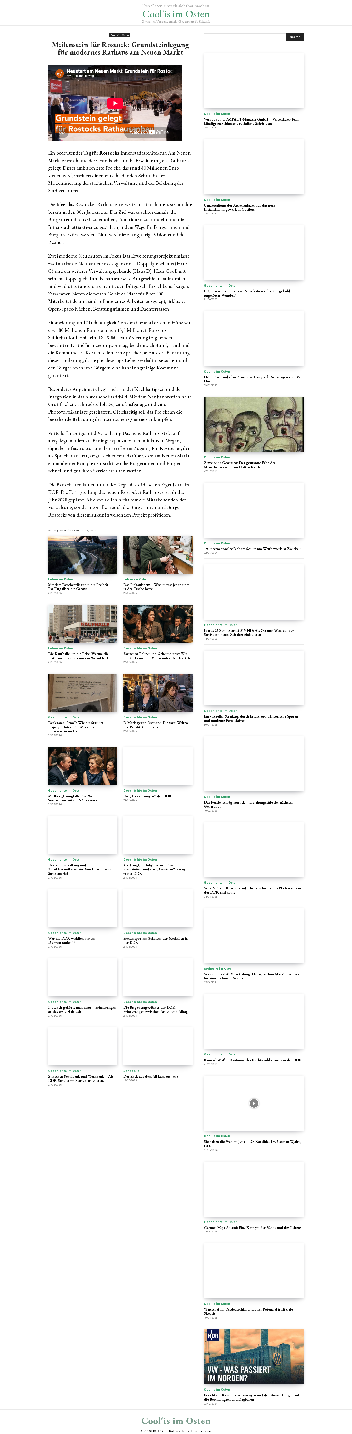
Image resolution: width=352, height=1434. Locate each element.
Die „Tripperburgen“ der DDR (147, 796)
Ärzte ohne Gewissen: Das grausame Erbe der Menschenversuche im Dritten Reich (239, 465)
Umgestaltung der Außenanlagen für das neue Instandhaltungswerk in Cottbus (239, 207)
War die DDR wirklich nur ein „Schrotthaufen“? (71, 940)
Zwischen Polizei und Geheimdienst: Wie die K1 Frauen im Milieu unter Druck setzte (157, 656)
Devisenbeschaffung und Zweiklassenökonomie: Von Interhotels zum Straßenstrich (82, 869)
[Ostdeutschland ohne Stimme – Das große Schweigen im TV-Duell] (254, 338)
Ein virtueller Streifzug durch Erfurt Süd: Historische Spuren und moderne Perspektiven (251, 718)
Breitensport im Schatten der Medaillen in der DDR (155, 940)
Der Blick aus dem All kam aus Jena (150, 1076)
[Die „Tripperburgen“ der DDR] (158, 766)
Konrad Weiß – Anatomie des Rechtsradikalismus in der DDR (253, 1059)
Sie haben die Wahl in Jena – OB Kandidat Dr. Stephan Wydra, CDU (252, 1143)
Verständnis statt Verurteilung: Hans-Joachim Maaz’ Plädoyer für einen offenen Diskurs (251, 976)
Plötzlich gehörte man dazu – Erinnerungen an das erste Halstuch (82, 1009)
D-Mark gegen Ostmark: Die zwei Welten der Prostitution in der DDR (155, 725)
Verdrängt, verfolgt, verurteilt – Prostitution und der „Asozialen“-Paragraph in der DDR (157, 869)
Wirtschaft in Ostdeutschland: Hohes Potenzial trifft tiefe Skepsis (248, 1311)
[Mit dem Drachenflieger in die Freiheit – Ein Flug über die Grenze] (82, 555)
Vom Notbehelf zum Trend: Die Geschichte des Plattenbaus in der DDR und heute (252, 890)
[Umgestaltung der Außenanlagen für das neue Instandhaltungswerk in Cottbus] (254, 166)
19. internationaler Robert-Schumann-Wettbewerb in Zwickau (252, 548)
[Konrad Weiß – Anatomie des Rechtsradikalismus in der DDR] (254, 1021)
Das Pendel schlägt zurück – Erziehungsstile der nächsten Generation (248, 804)
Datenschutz (179, 1431)
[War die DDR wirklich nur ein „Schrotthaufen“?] (82, 908)
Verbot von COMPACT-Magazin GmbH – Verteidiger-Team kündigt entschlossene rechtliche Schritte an (251, 121)
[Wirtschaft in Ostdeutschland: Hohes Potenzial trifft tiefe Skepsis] (254, 1270)
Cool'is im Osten (120, 35)
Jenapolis (131, 1070)
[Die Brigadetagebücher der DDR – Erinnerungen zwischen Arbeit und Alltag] (158, 977)
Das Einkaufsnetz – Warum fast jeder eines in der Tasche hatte (156, 587)
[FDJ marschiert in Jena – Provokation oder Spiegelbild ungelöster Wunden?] (254, 252)
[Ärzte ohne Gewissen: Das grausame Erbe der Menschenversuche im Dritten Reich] (254, 424)
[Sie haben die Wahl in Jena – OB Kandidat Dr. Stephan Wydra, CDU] (254, 1103)
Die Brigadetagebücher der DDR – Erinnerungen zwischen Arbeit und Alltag (155, 1009)
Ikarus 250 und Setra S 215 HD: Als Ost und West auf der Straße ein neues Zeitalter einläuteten (249, 632)
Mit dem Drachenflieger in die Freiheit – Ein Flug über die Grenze (80, 587)
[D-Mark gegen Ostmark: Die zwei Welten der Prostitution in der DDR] (158, 693)
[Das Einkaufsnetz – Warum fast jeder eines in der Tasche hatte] (158, 555)
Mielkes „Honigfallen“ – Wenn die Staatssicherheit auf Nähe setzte (75, 798)
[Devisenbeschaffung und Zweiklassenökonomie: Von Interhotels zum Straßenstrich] (82, 835)
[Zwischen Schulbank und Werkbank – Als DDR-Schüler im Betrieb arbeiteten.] (82, 1046)
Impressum (203, 1431)
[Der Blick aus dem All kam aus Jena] (158, 1046)
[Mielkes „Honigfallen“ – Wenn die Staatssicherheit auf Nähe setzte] (82, 766)
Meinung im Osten (218, 968)
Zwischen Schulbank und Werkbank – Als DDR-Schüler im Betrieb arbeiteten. (80, 1078)
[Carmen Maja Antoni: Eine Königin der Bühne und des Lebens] (254, 1189)
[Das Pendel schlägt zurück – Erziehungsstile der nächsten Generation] (254, 763)
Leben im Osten (60, 579)
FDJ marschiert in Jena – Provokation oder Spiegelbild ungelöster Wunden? (247, 293)
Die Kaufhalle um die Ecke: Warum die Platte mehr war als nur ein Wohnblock (78, 656)
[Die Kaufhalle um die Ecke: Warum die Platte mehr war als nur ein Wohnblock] (82, 624)
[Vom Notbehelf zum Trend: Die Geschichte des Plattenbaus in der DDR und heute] (254, 849)
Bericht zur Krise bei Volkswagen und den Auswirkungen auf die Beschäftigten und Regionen (251, 1397)
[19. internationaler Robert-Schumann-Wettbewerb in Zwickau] (254, 510)
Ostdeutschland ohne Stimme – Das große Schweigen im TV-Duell (252, 379)
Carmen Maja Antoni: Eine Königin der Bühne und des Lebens (252, 1227)
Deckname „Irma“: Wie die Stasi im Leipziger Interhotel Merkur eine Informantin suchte (75, 727)
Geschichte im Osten (140, 648)
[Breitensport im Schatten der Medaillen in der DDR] (158, 908)
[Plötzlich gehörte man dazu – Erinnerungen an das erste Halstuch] (82, 977)
